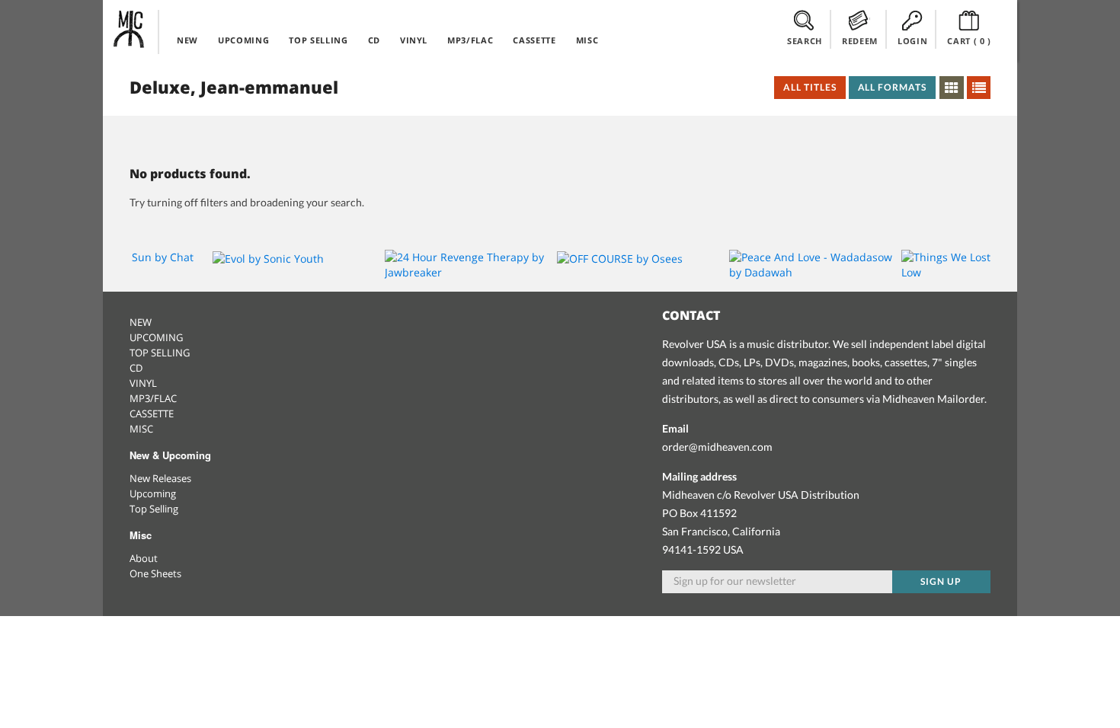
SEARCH (804, 40)
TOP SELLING (318, 40)
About (144, 558)
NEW (187, 40)
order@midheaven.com (717, 446)
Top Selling (154, 509)
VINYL (413, 40)
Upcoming (153, 493)
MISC (587, 40)
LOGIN (912, 40)
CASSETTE (534, 40)
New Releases (160, 478)
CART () (969, 40)
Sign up (941, 581)
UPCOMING (243, 40)
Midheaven (129, 29)
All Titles (810, 87)
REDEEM (860, 40)
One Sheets (155, 573)
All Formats (892, 87)
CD (374, 40)
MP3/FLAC (470, 40)
